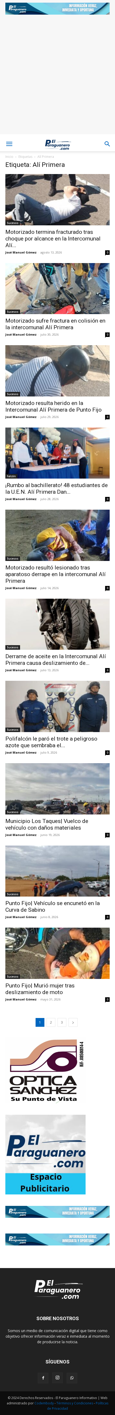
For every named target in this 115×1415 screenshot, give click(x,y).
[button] (9, 144)
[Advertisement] (57, 77)
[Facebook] (43, 1378)
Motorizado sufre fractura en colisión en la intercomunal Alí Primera (55, 324)
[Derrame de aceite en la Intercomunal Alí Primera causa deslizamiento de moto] (57, 624)
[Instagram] (57, 1377)
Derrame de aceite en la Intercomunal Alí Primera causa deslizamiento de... (55, 659)
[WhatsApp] (72, 1378)
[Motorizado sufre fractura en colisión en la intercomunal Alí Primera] (57, 288)
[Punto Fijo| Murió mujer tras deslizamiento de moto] (57, 953)
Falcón (11, 476)
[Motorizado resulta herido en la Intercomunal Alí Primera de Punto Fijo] (57, 370)
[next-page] (73, 1022)
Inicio (9, 156)
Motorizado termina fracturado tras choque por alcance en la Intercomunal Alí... (53, 238)
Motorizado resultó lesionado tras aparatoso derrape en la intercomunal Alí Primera (55, 574)
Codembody (44, 1403)
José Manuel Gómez (21, 252)
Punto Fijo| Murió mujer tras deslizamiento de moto (40, 988)
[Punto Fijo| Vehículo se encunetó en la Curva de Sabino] (57, 871)
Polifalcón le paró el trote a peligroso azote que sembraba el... (51, 742)
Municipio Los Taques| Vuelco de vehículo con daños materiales (46, 824)
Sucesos (12, 223)
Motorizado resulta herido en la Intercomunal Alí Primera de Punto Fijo (53, 406)
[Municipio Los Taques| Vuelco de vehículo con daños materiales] (57, 788)
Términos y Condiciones (75, 1403)
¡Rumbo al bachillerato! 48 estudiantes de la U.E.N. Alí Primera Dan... (56, 488)
